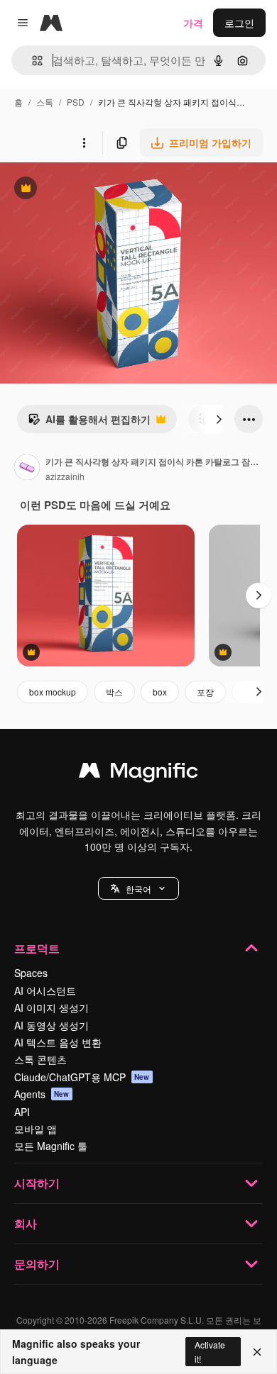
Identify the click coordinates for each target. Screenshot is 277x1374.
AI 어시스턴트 (45, 990)
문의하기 (37, 1264)
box (160, 692)
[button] (138, 888)
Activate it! (210, 1351)
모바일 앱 (35, 1129)
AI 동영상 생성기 (51, 1025)
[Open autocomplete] (31, 60)
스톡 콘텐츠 (40, 1059)
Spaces (31, 973)
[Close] (257, 1352)
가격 (193, 23)
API (22, 1112)
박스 (114, 692)
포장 (205, 692)
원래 (81, 189)
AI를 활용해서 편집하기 (89, 422)
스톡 (44, 102)
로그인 (239, 23)
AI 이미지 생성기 (51, 1007)
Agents (42, 1094)
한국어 (138, 889)
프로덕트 (37, 948)
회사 (25, 1223)
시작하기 (37, 1183)
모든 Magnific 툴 (50, 1146)
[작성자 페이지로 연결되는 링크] (27, 468)
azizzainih (65, 476)
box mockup (52, 692)
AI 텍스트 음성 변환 (58, 1042)
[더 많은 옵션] (84, 142)
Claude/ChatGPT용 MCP (82, 1077)
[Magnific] (138, 773)
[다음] (219, 419)
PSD (76, 102)
